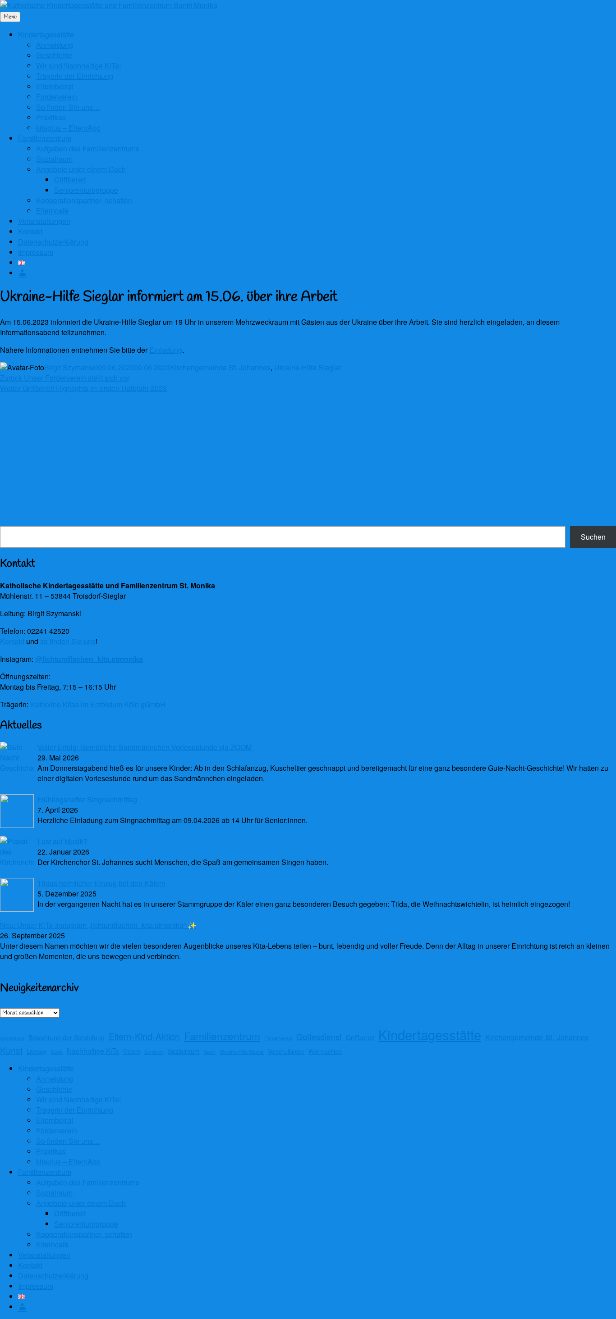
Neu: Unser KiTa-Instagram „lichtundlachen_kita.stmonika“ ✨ (98, 925)
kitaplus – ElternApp (68, 128)
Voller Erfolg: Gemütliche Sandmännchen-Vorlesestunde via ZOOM (144, 747)
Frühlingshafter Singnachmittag (87, 799)
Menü (10, 17)
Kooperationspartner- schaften (84, 200)
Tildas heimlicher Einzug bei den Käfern (101, 883)
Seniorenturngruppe (86, 190)
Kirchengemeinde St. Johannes (220, 367)
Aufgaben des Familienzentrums (87, 148)
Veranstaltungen (44, 221)
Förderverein (56, 96)
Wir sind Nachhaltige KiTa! (78, 65)
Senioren (154, 1051)
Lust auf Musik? (62, 841)
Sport (210, 1051)
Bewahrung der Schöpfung (66, 1037)
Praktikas (51, 117)
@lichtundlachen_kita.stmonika (89, 659)
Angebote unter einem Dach (81, 169)
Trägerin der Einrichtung (74, 76)
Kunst (11, 1050)
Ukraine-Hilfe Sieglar (307, 367)
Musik (57, 1051)
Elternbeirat (54, 86)
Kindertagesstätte (46, 34)
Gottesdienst (319, 1036)
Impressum (35, 252)
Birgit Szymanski (71, 367)
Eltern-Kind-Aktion (144, 1036)
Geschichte (54, 55)
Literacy (36, 1051)
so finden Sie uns (68, 641)
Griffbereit (70, 179)
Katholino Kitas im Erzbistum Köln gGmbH (97, 704)
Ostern (131, 1051)
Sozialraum (54, 159)
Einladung (165, 350)
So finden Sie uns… (68, 107)
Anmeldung (54, 45)
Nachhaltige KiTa (93, 1050)
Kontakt (30, 231)
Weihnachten (325, 1051)
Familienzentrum (44, 138)
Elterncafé (52, 210)
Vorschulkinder (286, 1051)
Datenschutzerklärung (53, 242)
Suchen (593, 537)
